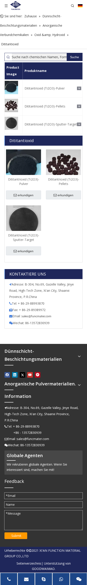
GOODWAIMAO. (43, 569)
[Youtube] (30, 375)
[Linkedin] (15, 375)
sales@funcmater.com (33, 439)
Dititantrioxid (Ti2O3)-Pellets (45, 106)
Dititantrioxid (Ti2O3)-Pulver (45, 88)
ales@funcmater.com (37, 316)
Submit (16, 535)
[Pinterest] (37, 375)
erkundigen (25, 195)
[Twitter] (22, 375)
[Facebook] (7, 375)
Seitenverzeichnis (29, 563)
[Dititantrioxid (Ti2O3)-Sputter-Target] (23, 222)
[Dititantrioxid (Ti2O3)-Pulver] (23, 166)
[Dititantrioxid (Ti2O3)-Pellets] (63, 166)
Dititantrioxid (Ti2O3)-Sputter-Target (51, 124)
